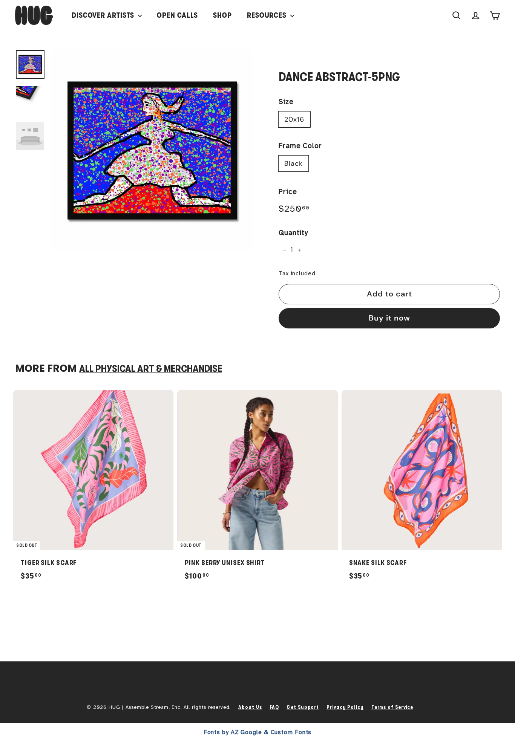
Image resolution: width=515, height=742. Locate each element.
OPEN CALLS (177, 15)
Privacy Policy (345, 707)
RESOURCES (267, 15)
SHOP (222, 15)
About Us (250, 707)
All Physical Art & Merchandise (150, 368)
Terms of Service (392, 707)
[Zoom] (152, 150)
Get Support (303, 707)
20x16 (294, 119)
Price (288, 191)
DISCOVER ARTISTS (104, 15)
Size (286, 101)
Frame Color (300, 145)
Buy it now (389, 318)
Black (293, 163)
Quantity (293, 232)
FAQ (274, 707)
